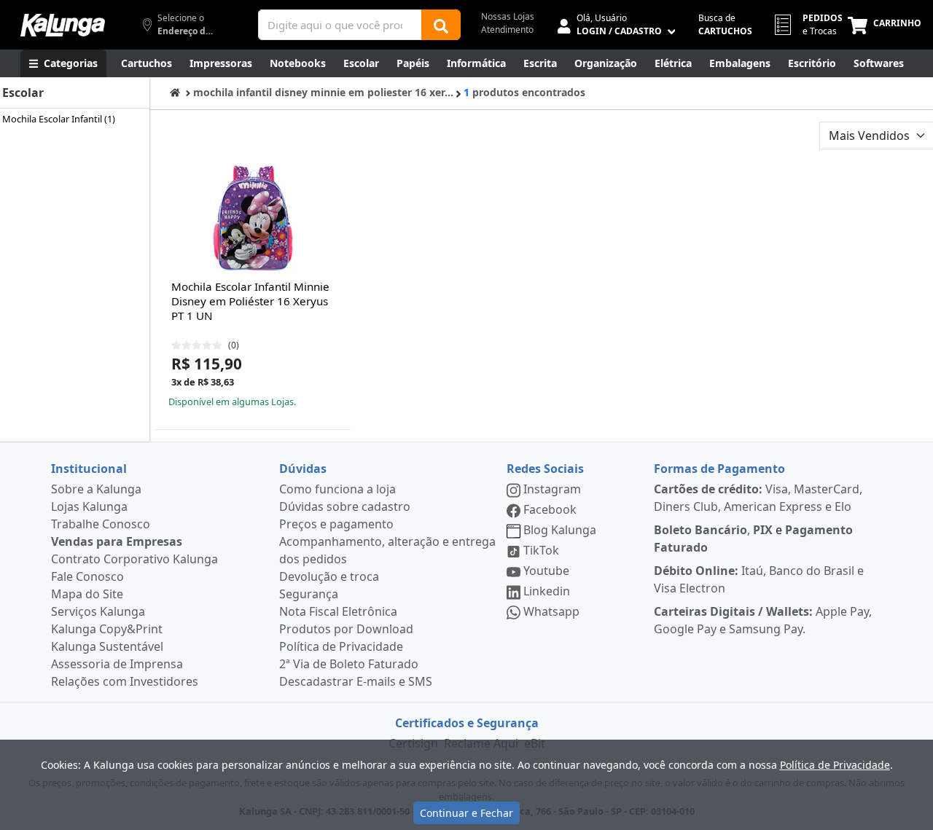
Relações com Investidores (124, 681)
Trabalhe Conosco (100, 524)
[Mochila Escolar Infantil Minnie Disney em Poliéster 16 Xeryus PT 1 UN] (253, 219)
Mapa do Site (87, 594)
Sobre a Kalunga (96, 489)
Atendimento (507, 29)
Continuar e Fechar (466, 813)
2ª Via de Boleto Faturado (348, 664)
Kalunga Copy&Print (107, 629)
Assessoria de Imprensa (117, 664)
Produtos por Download (346, 629)
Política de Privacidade (341, 646)
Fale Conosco (87, 576)
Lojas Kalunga (89, 506)
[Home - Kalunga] (175, 92)
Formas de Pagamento (719, 469)
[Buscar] (441, 24)
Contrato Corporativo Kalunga (134, 559)
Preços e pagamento (336, 524)
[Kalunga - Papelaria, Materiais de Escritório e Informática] (62, 25)
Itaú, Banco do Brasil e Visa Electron (759, 579)
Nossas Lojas (507, 16)
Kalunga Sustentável (107, 646)
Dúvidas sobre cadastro (344, 506)
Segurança (308, 594)
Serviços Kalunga (98, 611)
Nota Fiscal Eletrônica (338, 611)
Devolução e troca (329, 576)
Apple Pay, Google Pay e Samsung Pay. (763, 620)
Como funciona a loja (337, 489)
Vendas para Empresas (116, 541)
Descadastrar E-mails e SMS (355, 681)
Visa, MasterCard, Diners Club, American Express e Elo (758, 497)
